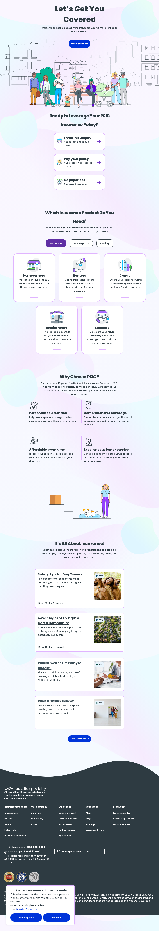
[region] (40, 905)
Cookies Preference (27, 909)
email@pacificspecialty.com (75, 851)
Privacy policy (26, 917)
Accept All (57, 917)
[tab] (56, 243)
